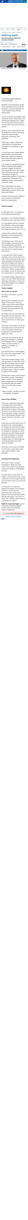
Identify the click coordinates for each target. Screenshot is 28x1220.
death (13, 46)
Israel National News (6, 32)
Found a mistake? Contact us (13, 516)
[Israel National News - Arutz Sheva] (15, 1)
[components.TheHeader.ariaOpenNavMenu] (4, 1)
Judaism (13, 32)
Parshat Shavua (6, 46)
